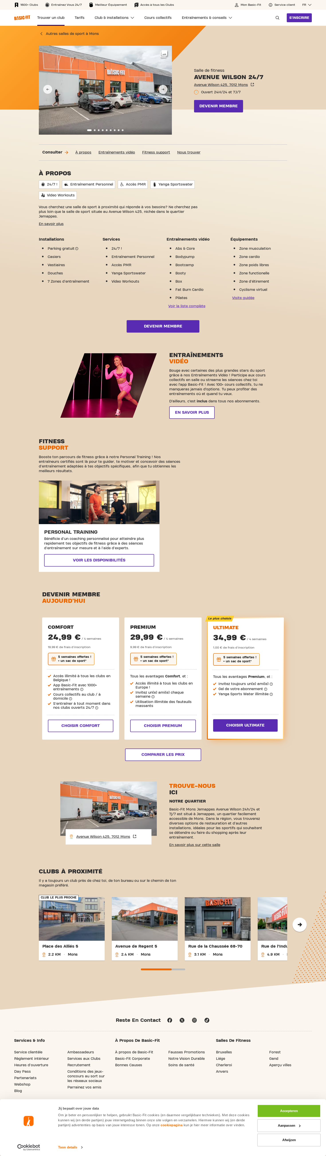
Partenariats (25, 1078)
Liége (220, 1058)
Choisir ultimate (245, 725)
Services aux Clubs (83, 1058)
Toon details (67, 1147)
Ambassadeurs (80, 1052)
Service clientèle (28, 1052)
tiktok (206, 1020)
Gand (273, 1058)
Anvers (222, 1071)
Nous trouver (188, 152)
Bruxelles (224, 1052)
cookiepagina (172, 1125)
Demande (276, 17)
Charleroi (224, 1065)
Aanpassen (286, 1125)
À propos (83, 152)
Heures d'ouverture (31, 1065)
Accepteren (289, 1111)
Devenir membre (218, 106)
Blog (18, 1091)
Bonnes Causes (128, 1065)
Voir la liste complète (186, 306)
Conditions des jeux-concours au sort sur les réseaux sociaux (86, 1076)
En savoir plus (51, 224)
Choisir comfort (80, 726)
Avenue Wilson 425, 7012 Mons (221, 85)
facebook (169, 1020)
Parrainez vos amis (84, 1087)
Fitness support (156, 152)
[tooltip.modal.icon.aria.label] (76, 248)
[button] (307, 5)
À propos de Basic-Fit (134, 1052)
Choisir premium (163, 726)
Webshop (22, 1084)
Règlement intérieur (31, 1058)
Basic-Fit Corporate (132, 1058)
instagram (194, 1020)
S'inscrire (299, 18)
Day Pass (22, 1071)
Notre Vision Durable (186, 1058)
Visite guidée (243, 298)
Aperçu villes (280, 1065)
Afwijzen (289, 1140)
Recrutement (78, 1065)
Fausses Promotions (186, 1052)
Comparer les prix (163, 755)
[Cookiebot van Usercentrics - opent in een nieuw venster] (28, 1147)
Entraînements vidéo (116, 152)
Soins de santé (181, 1065)
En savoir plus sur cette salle (194, 845)
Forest (275, 1052)
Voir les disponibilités (99, 560)
